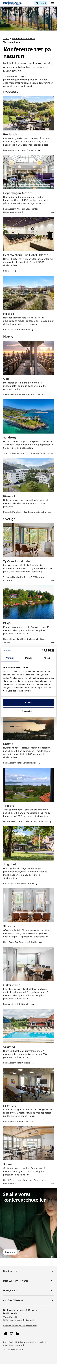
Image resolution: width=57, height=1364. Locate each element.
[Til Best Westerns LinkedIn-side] (17, 1334)
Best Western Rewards (15, 1281)
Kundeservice (10, 1271)
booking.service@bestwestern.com (20, 1326)
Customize (27, 711)
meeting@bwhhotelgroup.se (22, 79)
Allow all (29, 702)
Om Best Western (13, 1300)
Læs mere (10, 1252)
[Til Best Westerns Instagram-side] (11, 1334)
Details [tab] (28, 658)
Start (6, 38)
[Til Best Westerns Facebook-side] (5, 1334)
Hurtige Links (10, 1290)
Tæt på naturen (11, 42)
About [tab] (47, 658)
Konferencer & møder (23, 38)
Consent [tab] (10, 658)
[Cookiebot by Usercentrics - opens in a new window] (42, 650)
